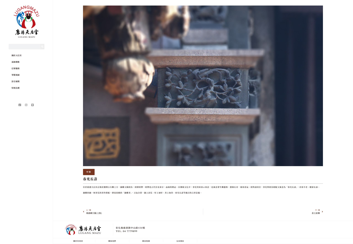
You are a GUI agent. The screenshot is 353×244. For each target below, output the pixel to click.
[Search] (42, 46)
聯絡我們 (112, 241)
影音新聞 (16, 81)
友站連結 (180, 241)
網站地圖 (146, 241)
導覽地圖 (16, 74)
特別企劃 (16, 87)
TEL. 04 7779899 (126, 231)
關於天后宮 (17, 55)
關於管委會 (78, 241)
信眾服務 (16, 68)
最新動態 (16, 61)
